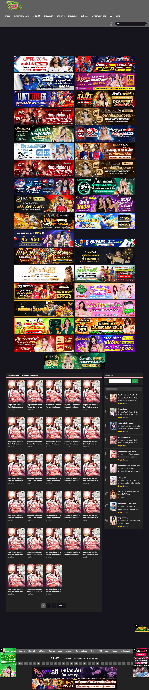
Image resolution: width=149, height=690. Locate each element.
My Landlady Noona (125, 423)
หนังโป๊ (100, 651)
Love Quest (122, 477)
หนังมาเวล (51, 651)
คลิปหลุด (42, 651)
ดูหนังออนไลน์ (125, 651)
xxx (106, 651)
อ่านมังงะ (115, 651)
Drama (120, 400)
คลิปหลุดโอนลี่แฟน (81, 651)
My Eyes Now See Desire (127, 451)
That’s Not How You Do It (127, 395)
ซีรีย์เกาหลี (31, 651)
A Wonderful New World (127, 503)
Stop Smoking (123, 517)
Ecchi (125, 400)
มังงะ (92, 651)
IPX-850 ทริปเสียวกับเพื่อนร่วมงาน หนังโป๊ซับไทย (129, 492)
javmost (68, 651)
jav (125, 497)
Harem (125, 415)
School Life (129, 471)
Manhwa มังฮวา (133, 400)
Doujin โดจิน (133, 398)
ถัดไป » (62, 605)
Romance (121, 471)
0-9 (20, 663)
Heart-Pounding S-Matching (129, 465)
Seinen (137, 471)
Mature (132, 457)
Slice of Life (135, 483)
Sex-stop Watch (124, 437)
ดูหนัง (60, 651)
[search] (144, 24)
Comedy (132, 426)
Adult (126, 398)
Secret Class (122, 409)
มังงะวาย (22, 651)
